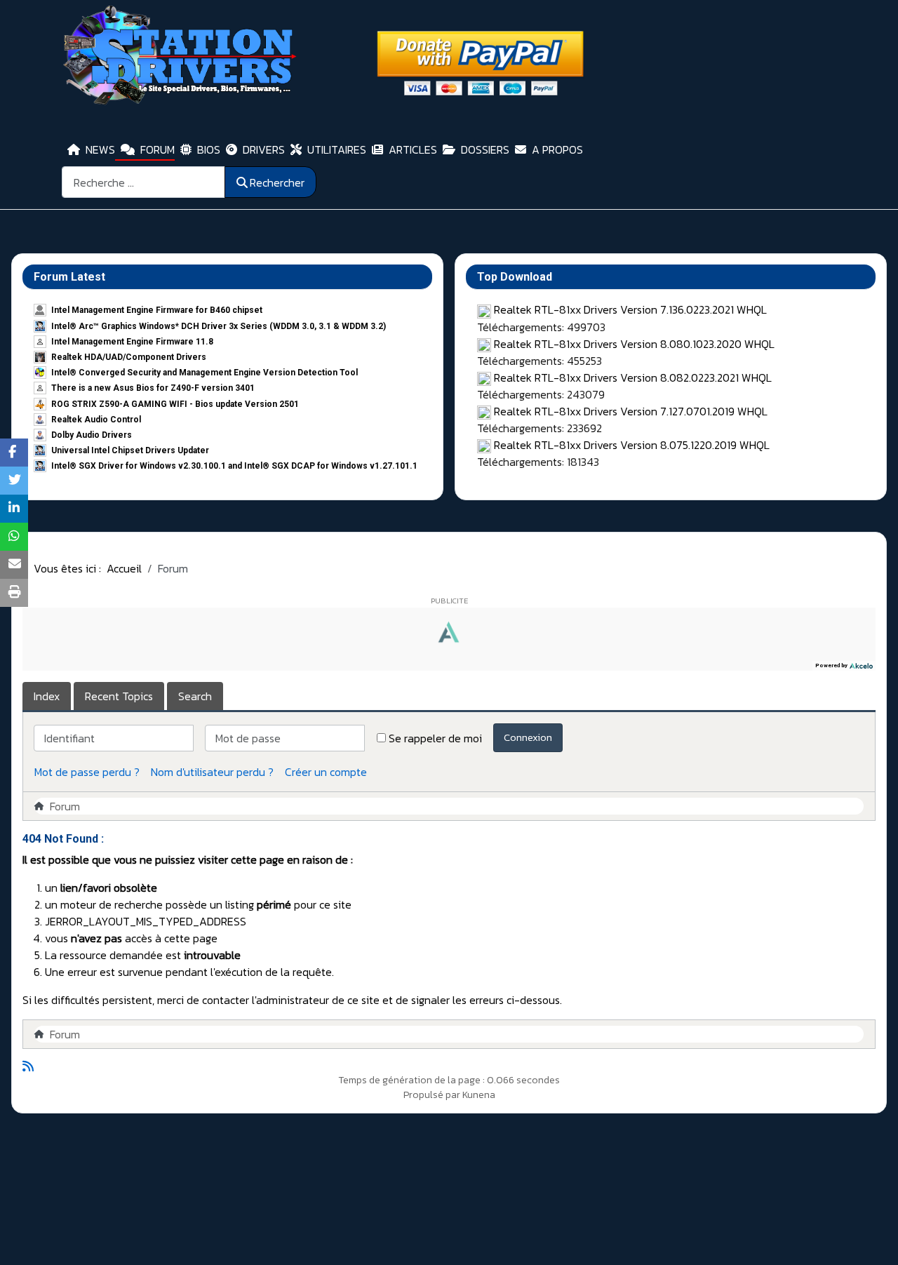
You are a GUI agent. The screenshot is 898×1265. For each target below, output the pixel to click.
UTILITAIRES (336, 149)
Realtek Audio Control (96, 419)
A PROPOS (557, 149)
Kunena (478, 1094)
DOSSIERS (485, 149)
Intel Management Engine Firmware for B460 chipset (156, 310)
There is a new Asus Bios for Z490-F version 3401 (153, 388)
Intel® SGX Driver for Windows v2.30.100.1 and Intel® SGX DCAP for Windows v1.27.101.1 (234, 466)
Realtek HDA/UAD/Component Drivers (128, 357)
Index (47, 696)
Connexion (528, 737)
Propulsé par (432, 1094)
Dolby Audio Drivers (91, 435)
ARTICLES (413, 149)
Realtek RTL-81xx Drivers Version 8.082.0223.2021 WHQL (633, 377)
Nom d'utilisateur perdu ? (212, 771)
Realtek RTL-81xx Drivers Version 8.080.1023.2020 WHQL (634, 343)
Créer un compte (326, 771)
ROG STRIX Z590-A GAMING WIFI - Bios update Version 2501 (175, 404)
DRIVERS (264, 149)
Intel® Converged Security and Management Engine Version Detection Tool (204, 372)
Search (195, 696)
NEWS (100, 149)
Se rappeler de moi (435, 738)
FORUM (157, 149)
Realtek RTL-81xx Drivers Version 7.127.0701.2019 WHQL (631, 411)
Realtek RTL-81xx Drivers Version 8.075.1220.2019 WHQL (632, 444)
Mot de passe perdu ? (87, 771)
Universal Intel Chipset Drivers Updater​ (130, 450)
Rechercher (277, 182)
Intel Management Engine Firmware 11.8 (132, 342)
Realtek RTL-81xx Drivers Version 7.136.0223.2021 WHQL (630, 309)
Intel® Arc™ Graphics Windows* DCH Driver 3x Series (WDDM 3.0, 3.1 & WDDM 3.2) (218, 326)
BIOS (208, 149)
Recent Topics (119, 696)
